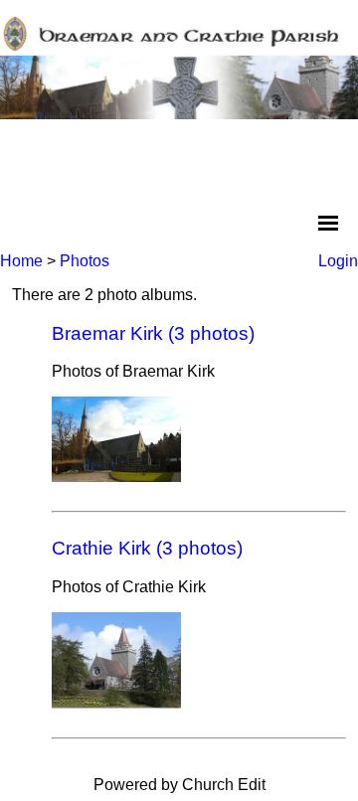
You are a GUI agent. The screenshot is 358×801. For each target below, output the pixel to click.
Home (21, 260)
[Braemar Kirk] (116, 476)
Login (338, 260)
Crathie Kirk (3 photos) (147, 548)
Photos (84, 260)
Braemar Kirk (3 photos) (153, 333)
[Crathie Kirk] (116, 703)
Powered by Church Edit (179, 784)
